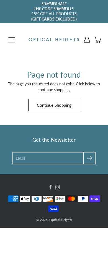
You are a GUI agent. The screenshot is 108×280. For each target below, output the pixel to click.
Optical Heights (60, 220)
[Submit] (89, 158)
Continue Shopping (54, 105)
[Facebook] (50, 187)
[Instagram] (57, 187)
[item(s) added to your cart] (98, 39)
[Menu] (12, 40)
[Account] (87, 39)
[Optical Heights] (54, 40)
